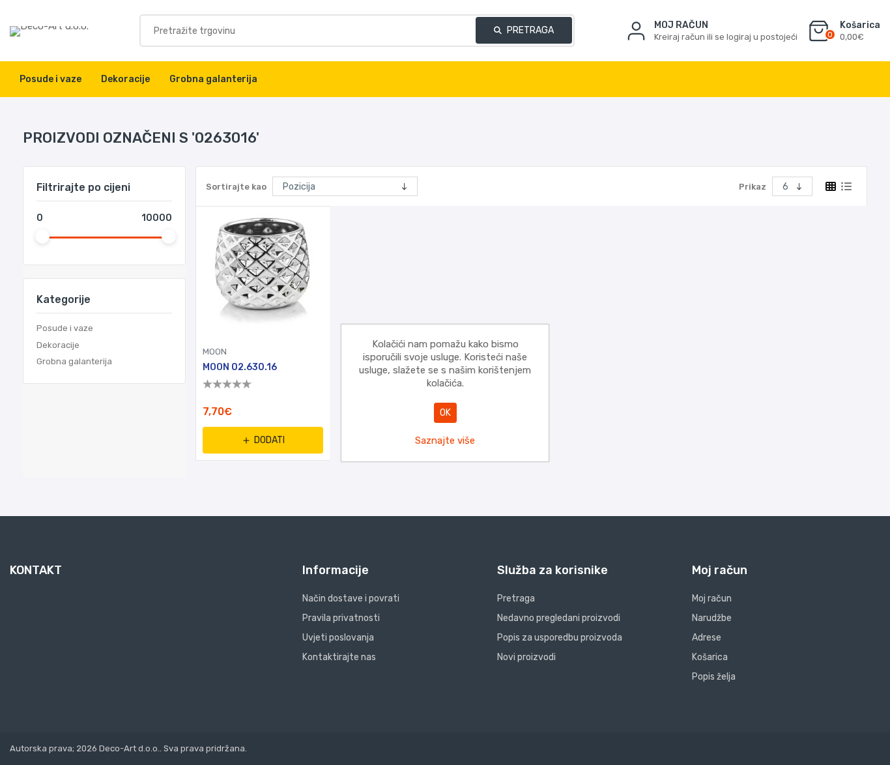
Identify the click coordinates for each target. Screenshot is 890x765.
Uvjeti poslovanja (338, 637)
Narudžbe (712, 618)
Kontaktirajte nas (339, 657)
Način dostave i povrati (350, 598)
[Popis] (846, 186)
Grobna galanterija (74, 361)
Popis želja (714, 676)
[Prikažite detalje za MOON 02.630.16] (263, 273)
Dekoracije (57, 345)
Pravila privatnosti (341, 618)
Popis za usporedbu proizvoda (559, 637)
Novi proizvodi (526, 657)
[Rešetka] (830, 186)
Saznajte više (445, 440)
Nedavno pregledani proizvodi (558, 618)
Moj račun (712, 598)
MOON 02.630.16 (240, 367)
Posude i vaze (64, 328)
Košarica (710, 657)
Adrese (706, 637)
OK (445, 412)
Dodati (269, 440)
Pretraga (529, 30)
